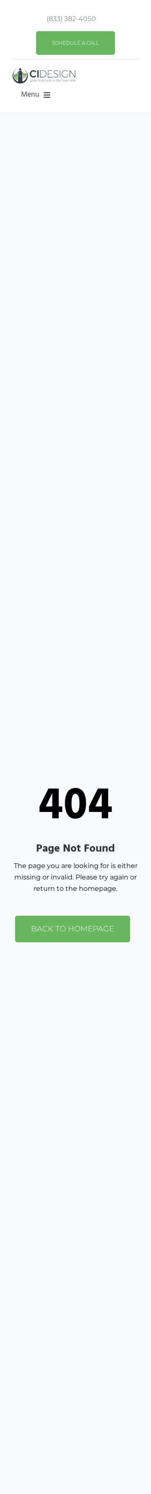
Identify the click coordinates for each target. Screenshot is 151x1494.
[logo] (44, 71)
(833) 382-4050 (71, 19)
